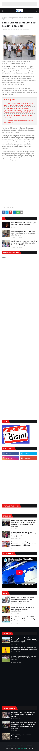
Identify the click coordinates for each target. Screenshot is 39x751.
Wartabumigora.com (9, 30)
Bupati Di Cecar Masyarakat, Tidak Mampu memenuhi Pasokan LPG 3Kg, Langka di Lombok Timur (23, 619)
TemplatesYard (21, 748)
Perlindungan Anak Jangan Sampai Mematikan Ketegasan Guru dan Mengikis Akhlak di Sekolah (22, 599)
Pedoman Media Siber (26, 745)
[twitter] (28, 453)
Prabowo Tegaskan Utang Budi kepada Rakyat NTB (18, 116)
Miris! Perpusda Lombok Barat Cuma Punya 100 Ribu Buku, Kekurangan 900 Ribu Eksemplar (23, 233)
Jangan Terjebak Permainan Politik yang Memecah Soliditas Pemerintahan (22, 609)
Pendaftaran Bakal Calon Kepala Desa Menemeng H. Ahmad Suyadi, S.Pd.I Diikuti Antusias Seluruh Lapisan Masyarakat (23, 523)
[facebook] (10, 453)
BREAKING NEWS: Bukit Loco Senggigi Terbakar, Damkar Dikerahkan (23, 224)
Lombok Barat (12, 17)
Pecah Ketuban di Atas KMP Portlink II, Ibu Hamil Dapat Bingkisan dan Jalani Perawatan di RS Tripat (24, 243)
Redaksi (15, 745)
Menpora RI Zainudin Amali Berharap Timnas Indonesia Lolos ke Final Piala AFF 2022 (23, 658)
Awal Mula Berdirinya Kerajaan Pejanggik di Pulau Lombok (21, 735)
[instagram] (10, 458)
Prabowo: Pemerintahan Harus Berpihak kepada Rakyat (18, 121)
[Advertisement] (19, 185)
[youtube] (28, 458)
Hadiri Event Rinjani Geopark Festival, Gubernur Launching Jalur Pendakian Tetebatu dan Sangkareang (23, 544)
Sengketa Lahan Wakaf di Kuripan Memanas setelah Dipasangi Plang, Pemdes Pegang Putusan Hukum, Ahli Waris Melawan (18, 110)
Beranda (4, 17)
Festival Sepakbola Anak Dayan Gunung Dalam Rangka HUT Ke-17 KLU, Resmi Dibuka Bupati (24, 640)
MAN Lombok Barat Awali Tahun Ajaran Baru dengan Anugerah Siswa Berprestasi (18, 104)
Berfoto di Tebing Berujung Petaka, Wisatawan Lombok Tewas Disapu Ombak (23, 714)
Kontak (9, 745)
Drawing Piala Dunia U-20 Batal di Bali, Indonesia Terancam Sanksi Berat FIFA (24, 648)
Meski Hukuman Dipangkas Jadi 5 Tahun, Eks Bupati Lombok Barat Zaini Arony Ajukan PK (24, 534)
